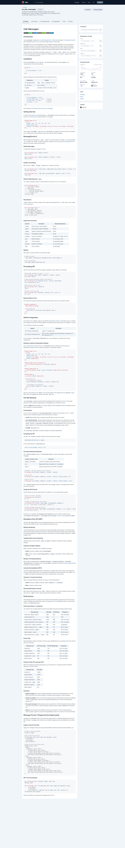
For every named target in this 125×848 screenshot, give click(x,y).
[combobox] (46, 2)
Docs (89, 2)
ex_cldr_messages (29, 9)
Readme (82, 98)
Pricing (83, 2)
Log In (100, 2)
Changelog (82, 94)
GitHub (81, 96)
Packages (76, 2)
